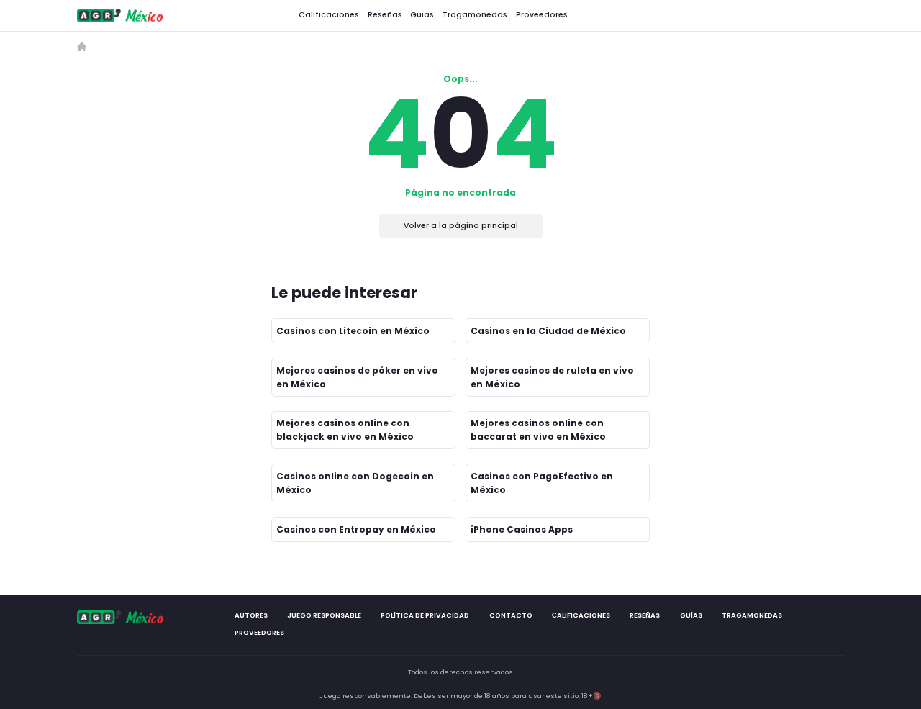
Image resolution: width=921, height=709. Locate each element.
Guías (422, 14)
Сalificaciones (581, 615)
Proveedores (542, 14)
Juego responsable (324, 615)
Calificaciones (329, 14)
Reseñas (385, 14)
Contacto (510, 615)
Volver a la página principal (461, 225)
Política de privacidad (425, 615)
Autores (250, 615)
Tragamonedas (475, 14)
